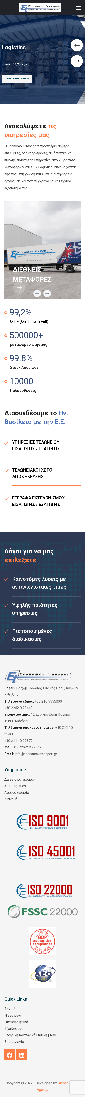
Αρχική (9, 1009)
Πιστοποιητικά (16, 1022)
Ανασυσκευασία (16, 793)
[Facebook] (9, 1054)
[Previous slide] (37, 293)
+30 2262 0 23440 (18, 708)
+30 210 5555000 (48, 701)
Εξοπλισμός (13, 1029)
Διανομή (10, 799)
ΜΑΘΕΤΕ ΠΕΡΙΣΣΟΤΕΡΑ (17, 78)
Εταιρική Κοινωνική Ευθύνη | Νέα (30, 1035)
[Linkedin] (21, 1054)
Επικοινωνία (14, 1042)
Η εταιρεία (12, 1015)
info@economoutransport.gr (30, 754)
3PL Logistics (15, 786)
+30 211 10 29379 (18, 741)
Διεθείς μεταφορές (19, 779)
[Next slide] (47, 293)
